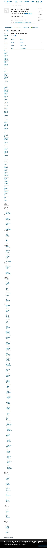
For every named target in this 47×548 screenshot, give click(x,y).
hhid (12, 48)
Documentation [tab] (26, 27)
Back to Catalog (9, 537)
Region (21, 39)
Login (42, 2)
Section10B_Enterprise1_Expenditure (6, 107)
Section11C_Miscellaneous (6, 144)
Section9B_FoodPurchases (6, 83)
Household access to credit (8, 525)
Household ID (23, 48)
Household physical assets (8, 528)
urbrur (12, 45)
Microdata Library (9, 2)
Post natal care (6, 240)
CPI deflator (6, 181)
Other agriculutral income (8, 375)
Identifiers (7, 209)
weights (5, 200)
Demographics (8, 213)
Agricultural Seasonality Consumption (8, 355)
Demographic (8, 219)
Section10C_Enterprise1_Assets (6, 117)
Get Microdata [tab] (35, 27)
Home (5, 5)
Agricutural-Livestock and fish (8, 315)
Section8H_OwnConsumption (6, 70)
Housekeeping (8, 261)
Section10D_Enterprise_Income (6, 125)
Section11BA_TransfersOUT (6, 135)
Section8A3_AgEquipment (6, 87)
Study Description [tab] (8, 27)
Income (7, 479)
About (21, 1)
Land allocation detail (8, 310)
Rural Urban (23, 45)
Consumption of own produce (8, 393)
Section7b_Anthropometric (6, 65)
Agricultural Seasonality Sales (8, 352)
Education (8, 382)
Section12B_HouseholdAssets (6, 152)
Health (7, 387)
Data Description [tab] (17, 27)
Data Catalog (16, 2)
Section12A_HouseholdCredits (6, 148)
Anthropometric (8, 274)
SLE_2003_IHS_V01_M (18, 5)
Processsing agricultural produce (8, 366)
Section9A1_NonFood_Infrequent (6, 74)
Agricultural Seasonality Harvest (8, 348)
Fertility (7, 242)
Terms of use (37, 2)
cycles (5, 186)
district (12, 42)
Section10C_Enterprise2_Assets (6, 121)
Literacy (7, 228)
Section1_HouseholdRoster (6, 49)
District (21, 42)
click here (23, 544)
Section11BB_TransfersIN (6, 139)
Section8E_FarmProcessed (6, 39)
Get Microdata (28, 13)
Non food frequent (8, 465)
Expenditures (8, 223)
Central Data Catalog (10, 5)
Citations (32, 1)
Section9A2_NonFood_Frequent (6, 78)
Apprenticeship (8, 229)
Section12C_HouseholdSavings (6, 157)
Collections (26, 1)
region (12, 39)
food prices (6, 191)
